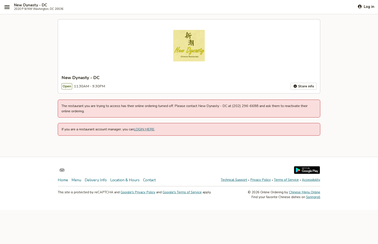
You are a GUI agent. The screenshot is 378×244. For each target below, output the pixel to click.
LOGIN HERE (144, 129)
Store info (305, 86)
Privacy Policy (260, 180)
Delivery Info (96, 180)
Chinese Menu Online (304, 192)
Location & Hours (125, 180)
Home (63, 180)
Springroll (313, 197)
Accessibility (311, 180)
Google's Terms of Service (182, 192)
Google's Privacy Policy (138, 192)
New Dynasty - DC (30, 5)
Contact (149, 180)
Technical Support (234, 180)
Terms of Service (286, 180)
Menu (76, 180)
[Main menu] (7, 7)
